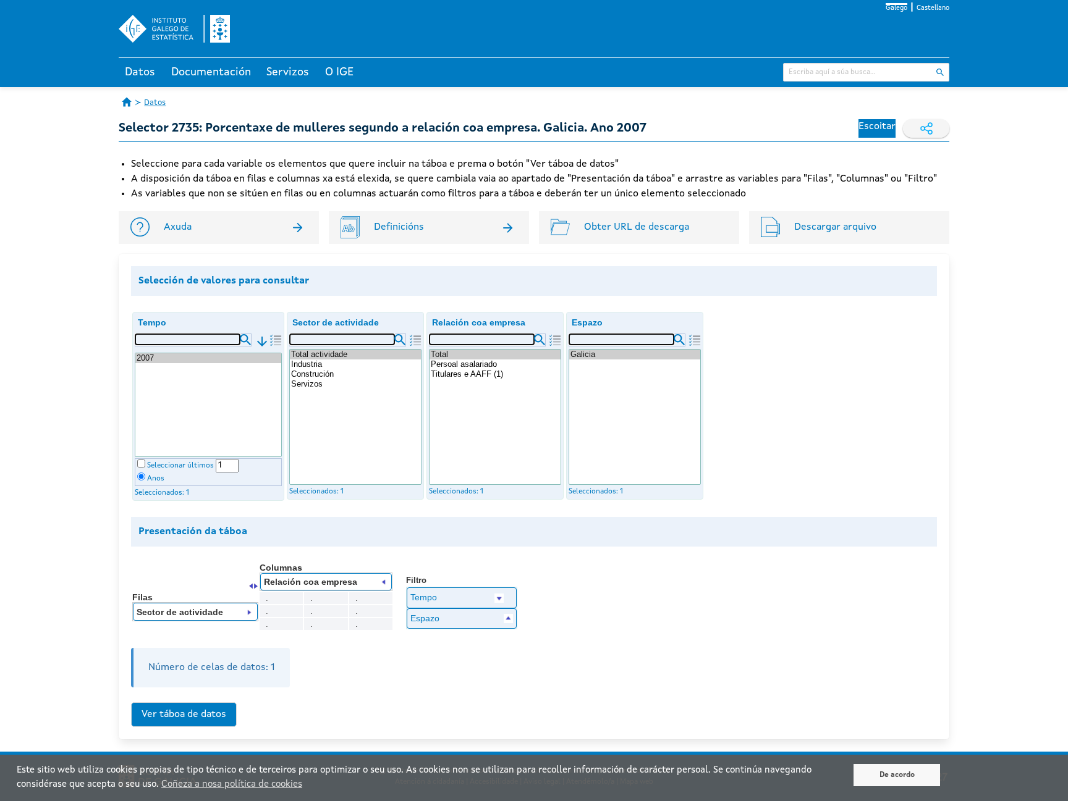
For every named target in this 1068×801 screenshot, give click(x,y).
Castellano (933, 8)
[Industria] (355, 364)
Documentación (211, 72)
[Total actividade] (355, 354)
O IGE (339, 72)
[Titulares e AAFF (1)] (495, 374)
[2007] (208, 358)
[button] (245, 339)
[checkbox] (141, 463)
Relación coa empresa (478, 322)
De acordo (897, 775)
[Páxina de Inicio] (127, 102)
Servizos (287, 72)
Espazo (587, 322)
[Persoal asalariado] (495, 364)
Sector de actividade (335, 322)
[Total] (495, 354)
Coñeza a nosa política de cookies (231, 784)
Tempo (152, 322)
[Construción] (355, 374)
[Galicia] (634, 354)
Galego (896, 8)
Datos (140, 72)
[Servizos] (355, 384)
